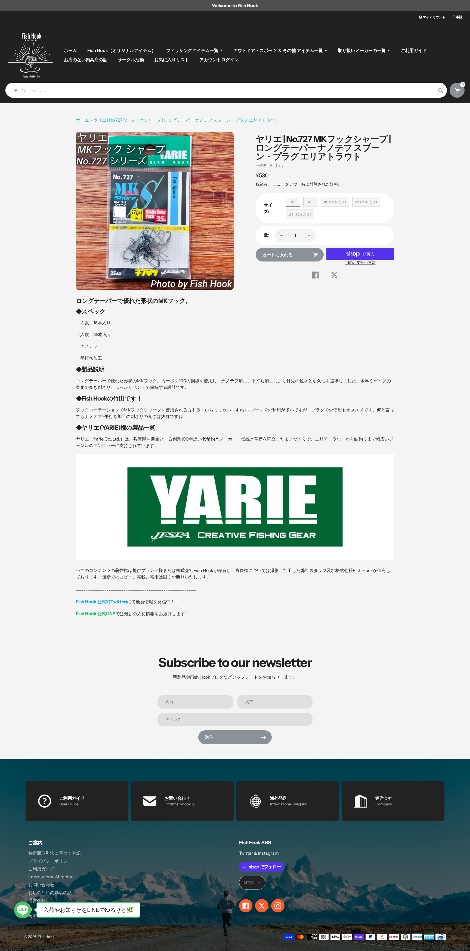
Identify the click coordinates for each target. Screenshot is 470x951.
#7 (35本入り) (366, 202)
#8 (310, 202)
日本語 (457, 17)
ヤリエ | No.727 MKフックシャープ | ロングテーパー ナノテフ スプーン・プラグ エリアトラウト (186, 120)
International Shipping (288, 804)
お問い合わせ (41, 884)
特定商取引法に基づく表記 (54, 853)
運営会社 (37, 900)
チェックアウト (287, 184)
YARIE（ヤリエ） (270, 165)
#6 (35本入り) (335, 202)
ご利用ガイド (41, 869)
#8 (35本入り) (300, 214)
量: (267, 235)
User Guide (69, 804)
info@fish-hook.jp (179, 804)
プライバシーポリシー (50, 861)
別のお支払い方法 (360, 262)
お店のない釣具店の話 (50, 892)
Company (383, 804)
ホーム (82, 120)
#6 (292, 202)
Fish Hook (46, 936)
